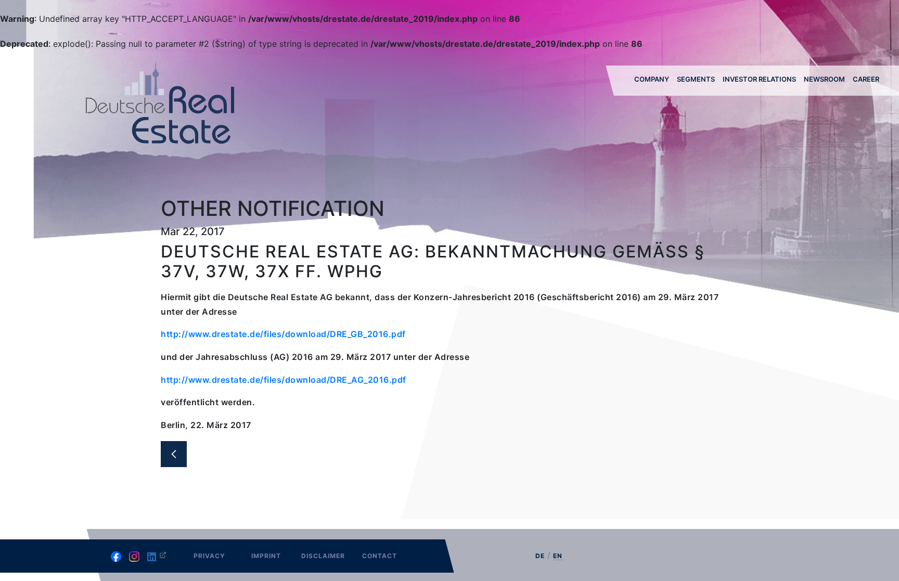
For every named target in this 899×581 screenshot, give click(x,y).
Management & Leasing (702, 109)
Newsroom (824, 79)
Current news (831, 106)
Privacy (209, 556)
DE (540, 556)
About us (652, 106)
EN (557, 556)
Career (866, 79)
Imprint (266, 556)
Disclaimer (323, 556)
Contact (379, 556)
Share (734, 106)
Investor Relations (759, 79)
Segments (696, 79)
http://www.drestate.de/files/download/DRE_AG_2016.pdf (283, 380)
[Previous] (174, 454)
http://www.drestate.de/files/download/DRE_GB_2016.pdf (283, 334)
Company (651, 79)
